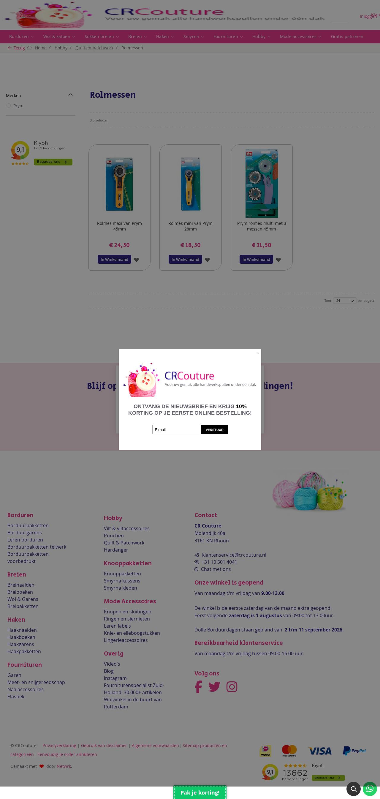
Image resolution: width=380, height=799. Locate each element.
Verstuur (215, 430)
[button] (353, 789)
